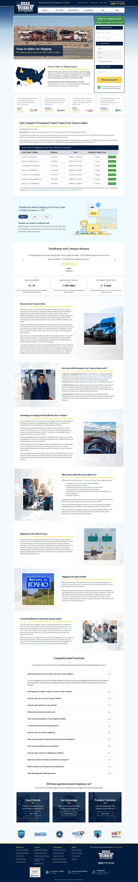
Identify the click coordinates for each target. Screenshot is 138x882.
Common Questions (77, 853)
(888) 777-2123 (118, 3)
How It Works (60, 10)
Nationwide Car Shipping (41, 850)
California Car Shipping (59, 850)
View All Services (39, 863)
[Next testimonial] (115, 259)
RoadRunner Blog (20, 862)
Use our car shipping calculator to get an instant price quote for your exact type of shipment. (54, 190)
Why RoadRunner (73, 10)
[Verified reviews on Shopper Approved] (35, 872)
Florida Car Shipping (58, 853)
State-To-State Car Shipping (41, 856)
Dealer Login (94, 2)
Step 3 (47, 216)
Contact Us (74, 859)
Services (44, 10)
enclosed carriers (92, 382)
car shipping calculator (37, 643)
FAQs (102, 10)
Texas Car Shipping (58, 856)
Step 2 (35, 216)
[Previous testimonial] (23, 259)
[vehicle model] (109, 57)
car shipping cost (87, 480)
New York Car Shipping (59, 859)
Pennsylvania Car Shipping (60, 862)
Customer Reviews (21, 859)
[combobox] (109, 33)
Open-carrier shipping (101, 378)
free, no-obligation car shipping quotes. (86, 376)
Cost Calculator (88, 10)
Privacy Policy (79, 879)
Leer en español (76, 856)
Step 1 (23, 216)
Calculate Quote (108, 80)
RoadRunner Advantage (22, 853)
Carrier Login (103, 2)
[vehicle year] (109, 48)
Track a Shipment (83, 2)
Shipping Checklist (77, 850)
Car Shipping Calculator (22, 850)
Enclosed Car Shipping (40, 853)
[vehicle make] (109, 53)
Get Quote (112, 157)
